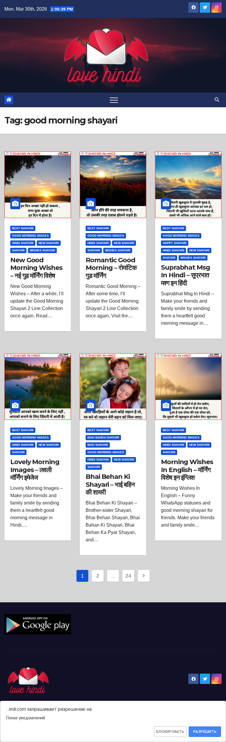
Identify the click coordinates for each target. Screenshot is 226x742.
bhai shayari (97, 444)
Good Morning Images (30, 235)
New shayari (49, 243)
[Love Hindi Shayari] (37, 623)
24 (128, 576)
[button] (217, 99)
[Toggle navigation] (114, 100)
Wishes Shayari (42, 250)
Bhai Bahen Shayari (103, 437)
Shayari (18, 250)
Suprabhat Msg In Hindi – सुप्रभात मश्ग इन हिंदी (185, 275)
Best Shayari (23, 228)
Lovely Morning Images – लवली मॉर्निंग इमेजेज (34, 470)
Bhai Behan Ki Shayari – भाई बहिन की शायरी (110, 484)
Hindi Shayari (23, 243)
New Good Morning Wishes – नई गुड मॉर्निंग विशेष (36, 268)
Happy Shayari (175, 243)
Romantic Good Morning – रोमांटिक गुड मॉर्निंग (111, 268)
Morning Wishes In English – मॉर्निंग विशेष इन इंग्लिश (187, 470)
